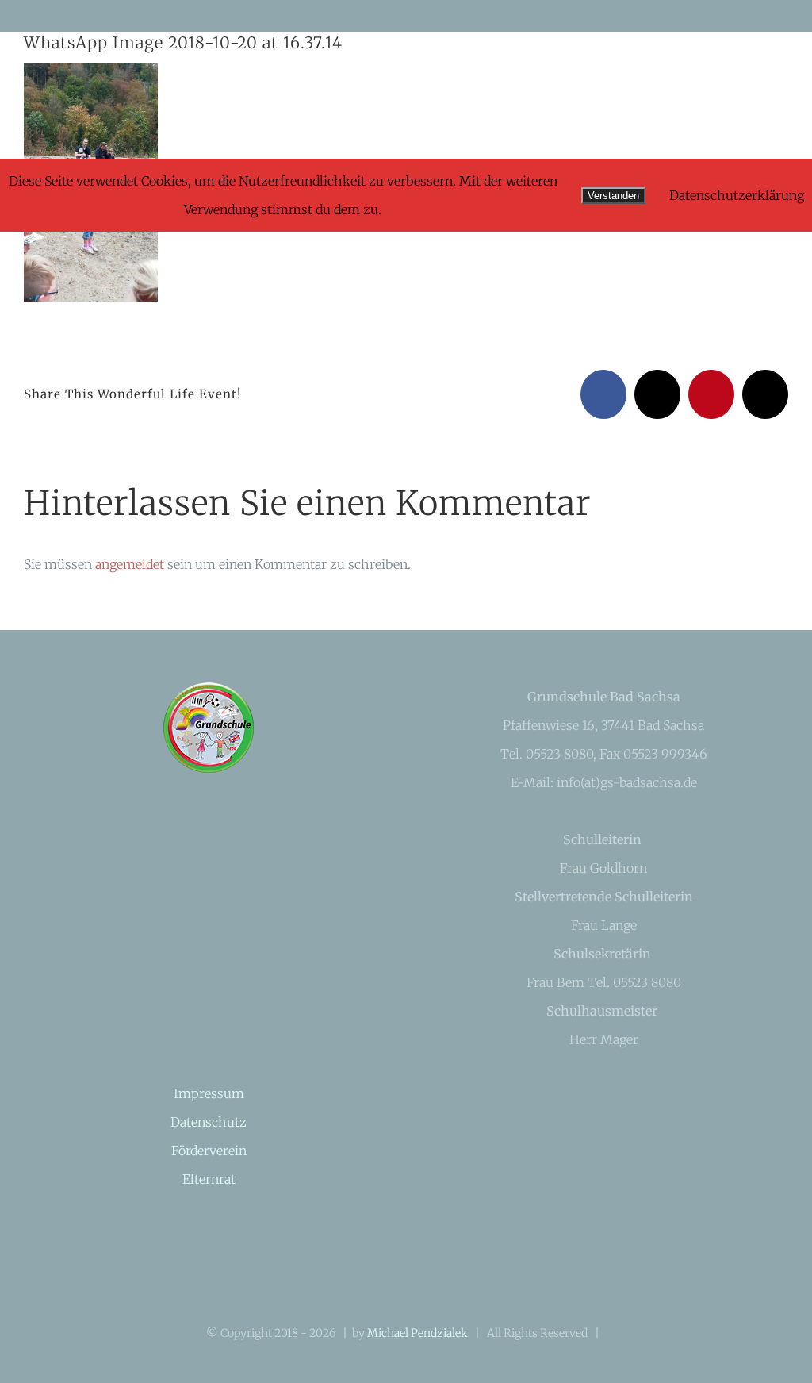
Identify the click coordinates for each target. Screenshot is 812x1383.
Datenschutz (208, 1122)
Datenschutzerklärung (736, 195)
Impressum (209, 1093)
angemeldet (129, 564)
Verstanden (613, 196)
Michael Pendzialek (417, 1333)
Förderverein (209, 1150)
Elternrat (209, 1179)
